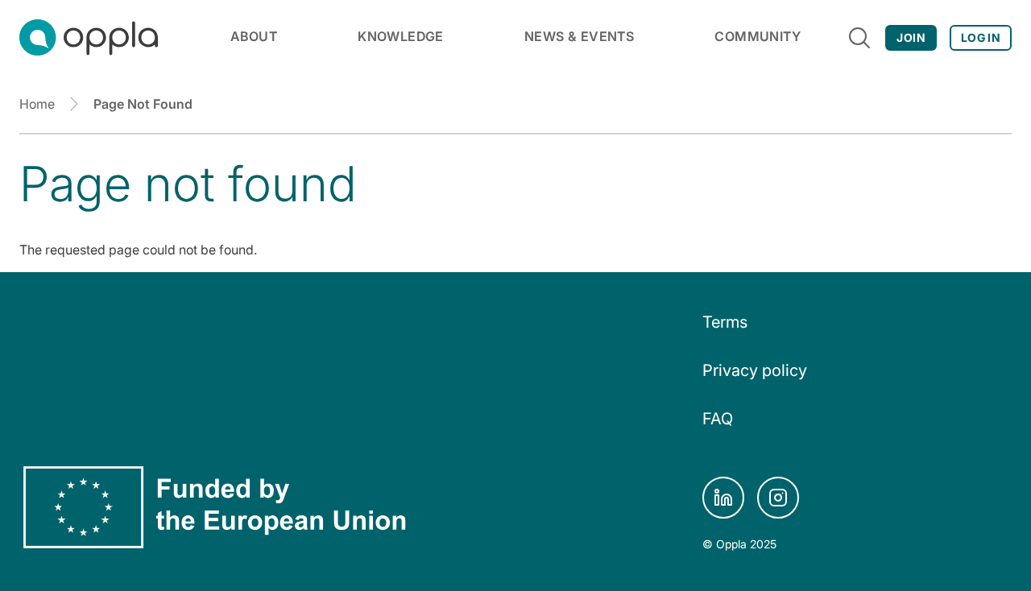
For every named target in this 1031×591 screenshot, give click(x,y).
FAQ (717, 418)
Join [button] (910, 37)
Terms (724, 322)
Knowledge (401, 36)
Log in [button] (980, 37)
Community (757, 36)
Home (37, 104)
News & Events (579, 36)
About (253, 36)
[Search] (859, 38)
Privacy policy (754, 370)
